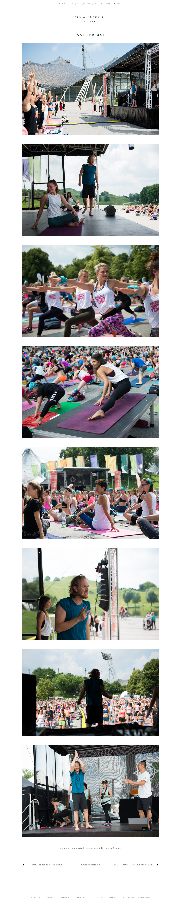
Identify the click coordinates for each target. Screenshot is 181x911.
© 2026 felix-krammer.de (105, 897)
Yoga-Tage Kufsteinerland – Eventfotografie (132, 864)
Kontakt (117, 3)
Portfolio (62, 3)
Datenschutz (81, 897)
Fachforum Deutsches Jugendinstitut (45, 864)
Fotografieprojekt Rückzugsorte (84, 3)
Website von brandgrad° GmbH (136, 897)
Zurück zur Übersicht (90, 864)
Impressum (64, 897)
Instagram (35, 897)
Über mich (105, 3)
